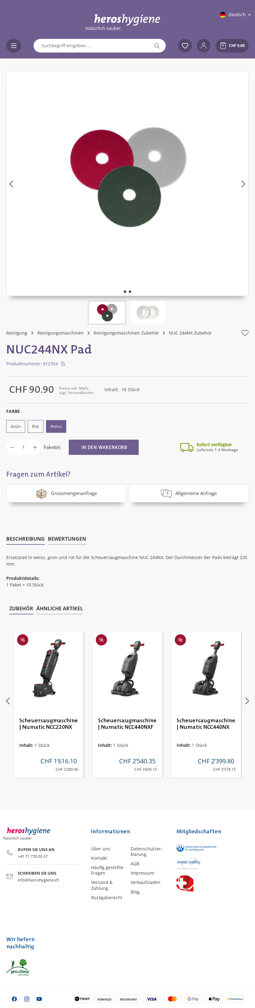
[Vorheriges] (11, 183)
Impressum (142, 873)
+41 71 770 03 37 (33, 856)
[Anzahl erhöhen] (35, 447)
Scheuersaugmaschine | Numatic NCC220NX (48, 724)
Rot (35, 426)
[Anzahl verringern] (12, 447)
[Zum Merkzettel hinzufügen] (245, 333)
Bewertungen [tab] (67, 538)
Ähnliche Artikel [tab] (59, 608)
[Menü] (13, 46)
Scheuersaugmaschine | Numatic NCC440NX (206, 724)
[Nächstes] (243, 183)
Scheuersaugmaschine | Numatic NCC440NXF (127, 724)
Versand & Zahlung (102, 885)
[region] (127, 197)
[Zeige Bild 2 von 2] (130, 291)
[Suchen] (157, 46)
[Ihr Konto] (204, 46)
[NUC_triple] (127, 177)
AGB (135, 864)
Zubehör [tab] (21, 608)
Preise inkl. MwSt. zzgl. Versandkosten (76, 390)
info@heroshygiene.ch (38, 880)
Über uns (100, 849)
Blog (135, 892)
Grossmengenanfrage (74, 493)
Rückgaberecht (106, 897)
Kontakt (99, 858)
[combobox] (91, 46)
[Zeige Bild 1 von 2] (125, 291)
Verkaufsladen (145, 882)
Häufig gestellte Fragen (107, 870)
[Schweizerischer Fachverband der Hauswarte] (191, 882)
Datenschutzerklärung (147, 851)
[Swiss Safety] (191, 863)
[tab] (25, 539)
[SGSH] (191, 848)
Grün (16, 426)
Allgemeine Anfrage (196, 493)
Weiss (56, 426)
